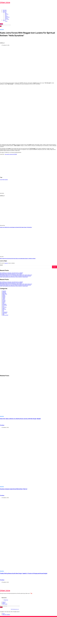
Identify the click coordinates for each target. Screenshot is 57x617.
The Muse (2, 425)
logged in (6, 263)
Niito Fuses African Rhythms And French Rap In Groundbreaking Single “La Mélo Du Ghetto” (18, 258)
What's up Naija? (5, 315)
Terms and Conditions (6, 614)
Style (3, 310)
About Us (4, 20)
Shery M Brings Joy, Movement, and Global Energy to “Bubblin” (11, 272)
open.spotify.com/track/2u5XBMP (11, 154)
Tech (3, 311)
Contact (6, 21)
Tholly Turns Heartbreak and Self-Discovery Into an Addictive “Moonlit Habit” (14, 276)
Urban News (4, 313)
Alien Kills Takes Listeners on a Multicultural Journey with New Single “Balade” (20, 418)
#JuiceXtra (2, 29)
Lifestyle (6, 18)
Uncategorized (4, 312)
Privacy (3, 613)
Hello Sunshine (5, 179)
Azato (1, 179)
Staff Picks (4, 309)
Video (3, 314)
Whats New (6, 599)
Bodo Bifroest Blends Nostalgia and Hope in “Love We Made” (11, 273)
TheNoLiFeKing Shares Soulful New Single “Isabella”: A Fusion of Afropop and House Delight (23, 573)
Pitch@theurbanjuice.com (15, 609)
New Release (7, 19)
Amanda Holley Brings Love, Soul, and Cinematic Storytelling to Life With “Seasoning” (15, 275)
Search (54, 266)
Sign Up (1, 23)
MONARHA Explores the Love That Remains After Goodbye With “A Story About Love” (16, 274)
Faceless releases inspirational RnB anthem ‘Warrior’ (13, 489)
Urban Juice (5, 2)
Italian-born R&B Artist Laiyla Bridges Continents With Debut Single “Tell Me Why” (16, 227)
